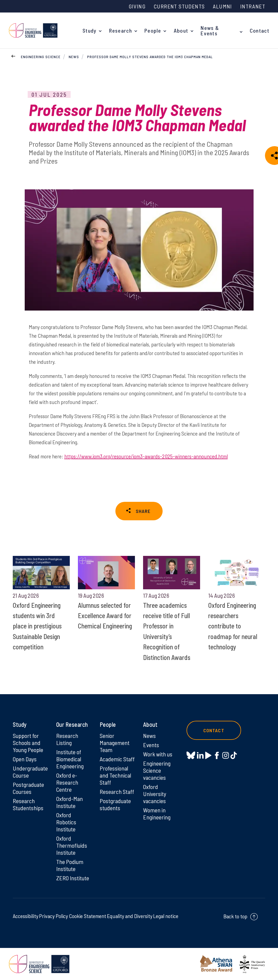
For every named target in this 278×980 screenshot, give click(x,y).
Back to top (235, 916)
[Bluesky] (191, 756)
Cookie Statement (87, 916)
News (74, 56)
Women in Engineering (156, 813)
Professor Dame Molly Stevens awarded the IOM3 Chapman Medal (150, 56)
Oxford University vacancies (154, 793)
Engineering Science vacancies (156, 770)
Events (151, 744)
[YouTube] (208, 755)
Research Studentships (28, 804)
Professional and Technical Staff (115, 775)
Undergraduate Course (30, 772)
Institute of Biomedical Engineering (70, 758)
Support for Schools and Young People (28, 742)
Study (90, 30)
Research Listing (67, 739)
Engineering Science (41, 56)
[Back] (13, 55)
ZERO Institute (72, 877)
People (152, 30)
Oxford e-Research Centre (67, 782)
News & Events (210, 30)
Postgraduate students (115, 804)
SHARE (143, 511)
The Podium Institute (69, 865)
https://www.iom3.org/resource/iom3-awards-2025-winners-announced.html (146, 456)
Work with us (157, 753)
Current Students (179, 6)
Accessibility (25, 916)
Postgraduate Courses (28, 788)
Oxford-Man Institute (69, 802)
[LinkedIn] (200, 755)
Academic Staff (117, 758)
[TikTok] (233, 755)
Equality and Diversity (129, 916)
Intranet (252, 6)
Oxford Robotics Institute (66, 821)
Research (120, 30)
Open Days (25, 758)
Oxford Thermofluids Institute (71, 845)
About (181, 30)
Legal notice (165, 916)
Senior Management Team (114, 742)
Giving (137, 6)
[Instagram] (225, 755)
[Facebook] (216, 755)
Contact (259, 30)
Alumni (222, 6)
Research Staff (117, 791)
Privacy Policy (53, 916)
